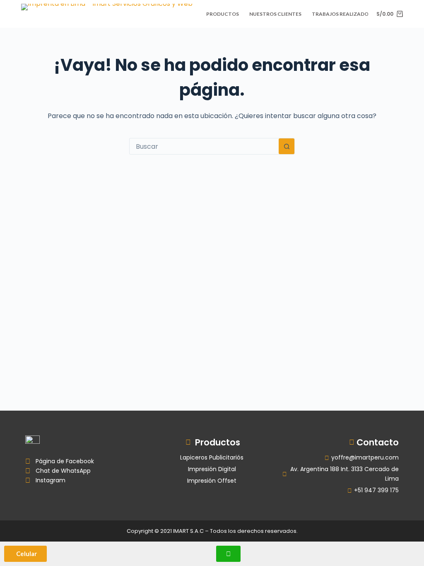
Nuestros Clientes (275, 14)
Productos (222, 14)
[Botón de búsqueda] (286, 146)
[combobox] (204, 146)
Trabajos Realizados (341, 14)
